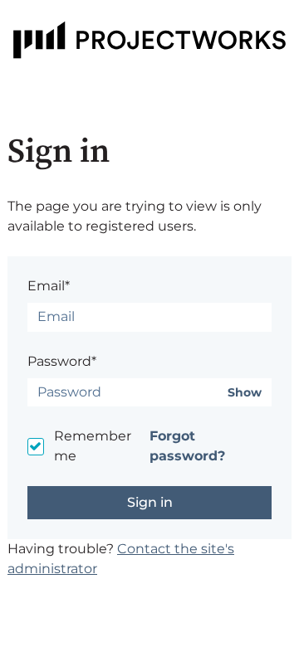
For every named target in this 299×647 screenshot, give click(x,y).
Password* (61, 361)
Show (245, 393)
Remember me (92, 446)
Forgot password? (187, 446)
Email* (48, 286)
